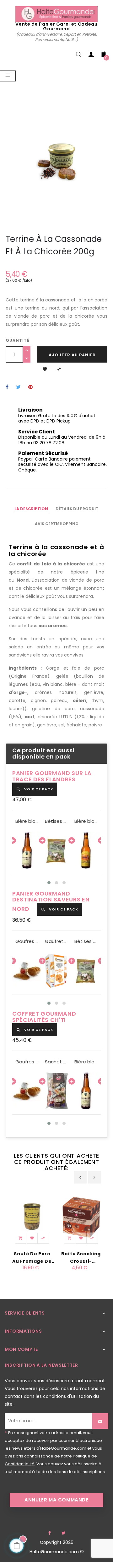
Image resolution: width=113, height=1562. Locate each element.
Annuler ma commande (56, 1499)
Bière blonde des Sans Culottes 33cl (86, 821)
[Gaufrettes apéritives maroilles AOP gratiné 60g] (56, 970)
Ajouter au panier (72, 355)
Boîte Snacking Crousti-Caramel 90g (81, 1258)
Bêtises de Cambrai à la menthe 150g (56, 821)
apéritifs (67, 639)
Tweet (18, 387)
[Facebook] (49, 1533)
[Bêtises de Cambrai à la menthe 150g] (56, 850)
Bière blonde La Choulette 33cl (27, 821)
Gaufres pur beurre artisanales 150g (27, 941)
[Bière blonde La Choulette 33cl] (27, 850)
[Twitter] (63, 1533)
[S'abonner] (100, 1421)
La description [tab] (31, 508)
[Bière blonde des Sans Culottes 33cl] (86, 850)
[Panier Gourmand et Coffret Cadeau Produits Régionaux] (56, 14)
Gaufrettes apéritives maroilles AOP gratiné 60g (56, 941)
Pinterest (30, 387)
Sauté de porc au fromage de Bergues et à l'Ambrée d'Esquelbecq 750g (31, 1258)
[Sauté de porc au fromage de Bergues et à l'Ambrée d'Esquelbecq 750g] (32, 1216)
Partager (7, 387)
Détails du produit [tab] (77, 508)
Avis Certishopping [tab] (56, 523)
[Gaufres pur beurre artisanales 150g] (27, 970)
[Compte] (91, 56)
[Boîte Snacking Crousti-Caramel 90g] (81, 1216)
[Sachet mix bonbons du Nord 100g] (56, 1090)
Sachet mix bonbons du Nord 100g (56, 1062)
